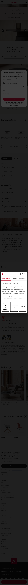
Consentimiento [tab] (6, 278)
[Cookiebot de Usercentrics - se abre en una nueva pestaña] (20, 274)
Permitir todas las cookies (5, 306)
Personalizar (15, 305)
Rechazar (22, 306)
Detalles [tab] (15, 278)
